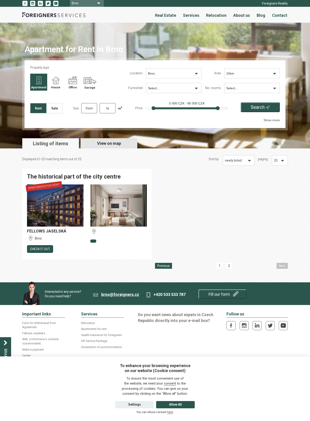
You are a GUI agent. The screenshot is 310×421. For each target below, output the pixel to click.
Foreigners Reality (275, 3)
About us (241, 15)
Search (258, 107)
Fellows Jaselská (33, 333)
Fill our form (220, 294)
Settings (134, 404)
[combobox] (87, 3)
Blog (261, 15)
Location (136, 73)
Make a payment (33, 349)
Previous (163, 266)
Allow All (175, 404)
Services (191, 15)
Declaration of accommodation (101, 347)
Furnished (135, 88)
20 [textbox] (276, 160)
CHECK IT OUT (40, 249)
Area (217, 73)
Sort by (214, 159)
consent (170, 383)
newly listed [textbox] (233, 160)
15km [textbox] (230, 73)
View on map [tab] (109, 143)
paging (263, 159)
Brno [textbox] (75, 3)
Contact (279, 15)
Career (26, 355)
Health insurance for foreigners (101, 335)
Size (76, 108)
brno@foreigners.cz (120, 294)
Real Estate (165, 15)
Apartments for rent (94, 329)
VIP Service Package (94, 341)
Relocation (216, 15)
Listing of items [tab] (50, 143)
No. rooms (213, 88)
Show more (271, 120)
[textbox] (173, 88)
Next (282, 266)
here (170, 412)
